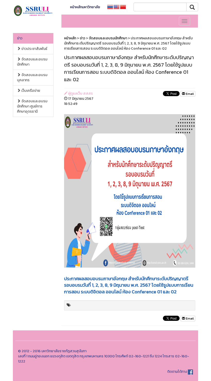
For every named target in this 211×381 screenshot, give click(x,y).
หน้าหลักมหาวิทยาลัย (85, 7)
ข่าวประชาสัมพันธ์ (34, 48)
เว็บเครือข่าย (30, 90)
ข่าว (19, 38)
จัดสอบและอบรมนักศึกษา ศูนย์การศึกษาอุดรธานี (32, 106)
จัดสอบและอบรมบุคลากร (32, 77)
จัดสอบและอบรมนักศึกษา (32, 62)
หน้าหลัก (70, 38)
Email (189, 94)
